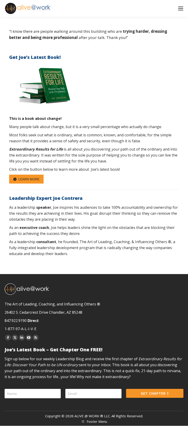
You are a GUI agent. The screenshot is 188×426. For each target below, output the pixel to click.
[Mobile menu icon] (180, 8)
